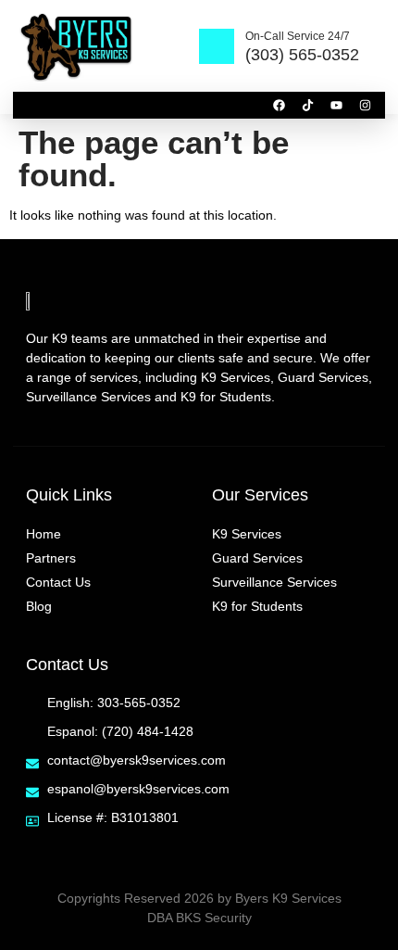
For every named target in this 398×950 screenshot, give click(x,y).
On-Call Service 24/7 (297, 36)
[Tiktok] (308, 105)
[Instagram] (365, 105)
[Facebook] (279, 105)
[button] (28, 105)
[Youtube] (336, 105)
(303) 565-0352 (302, 54)
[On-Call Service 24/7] (216, 46)
